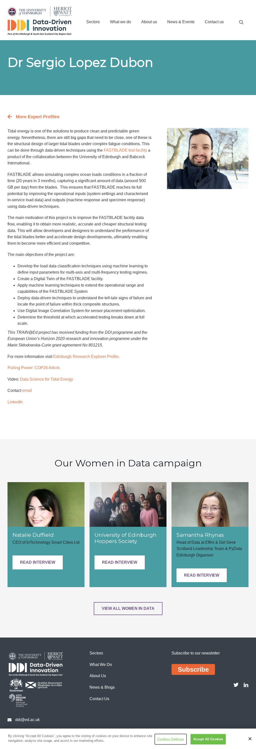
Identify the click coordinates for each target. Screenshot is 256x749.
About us (149, 22)
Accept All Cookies (208, 739)
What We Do (101, 664)
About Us (98, 676)
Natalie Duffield (33, 535)
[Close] (250, 738)
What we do (120, 22)
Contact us (214, 22)
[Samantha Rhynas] (210, 504)
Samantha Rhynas (200, 535)
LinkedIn (15, 402)
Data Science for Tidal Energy (46, 379)
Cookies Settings (170, 739)
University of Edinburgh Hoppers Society (125, 538)
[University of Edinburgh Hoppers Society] (128, 504)
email (27, 390)
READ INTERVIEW (37, 562)
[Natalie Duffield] (46, 504)
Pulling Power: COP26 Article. (34, 368)
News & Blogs (102, 687)
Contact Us (99, 699)
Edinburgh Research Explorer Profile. (86, 356)
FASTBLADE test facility (125, 150)
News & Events (180, 22)
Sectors (93, 22)
